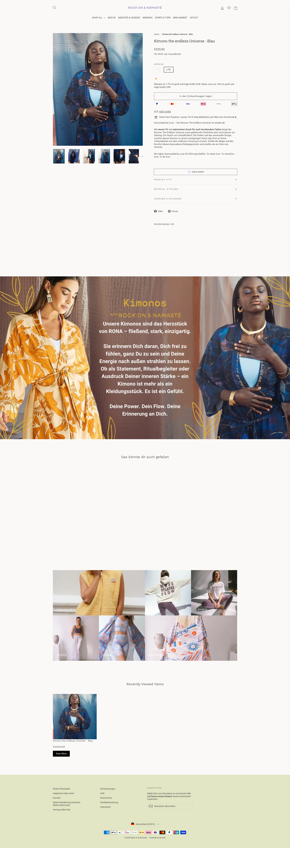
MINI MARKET (180, 17)
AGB (102, 793)
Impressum (105, 807)
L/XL (168, 69)
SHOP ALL (97, 17)
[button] (195, 111)
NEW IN (112, 17)
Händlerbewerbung (109, 802)
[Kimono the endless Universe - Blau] (75, 716)
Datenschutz (106, 798)
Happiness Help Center (63, 793)
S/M (158, 69)
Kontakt (56, 798)
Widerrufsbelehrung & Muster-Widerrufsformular (67, 803)
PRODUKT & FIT (163, 180)
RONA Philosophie (61, 789)
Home (156, 34)
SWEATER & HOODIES (129, 17)
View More (61, 753)
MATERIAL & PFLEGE (166, 189)
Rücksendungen (107, 789)
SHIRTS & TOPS (163, 17)
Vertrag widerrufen (62, 809)
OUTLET (194, 17)
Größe (159, 64)
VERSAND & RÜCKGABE (168, 199)
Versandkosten (174, 54)
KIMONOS (148, 17)
